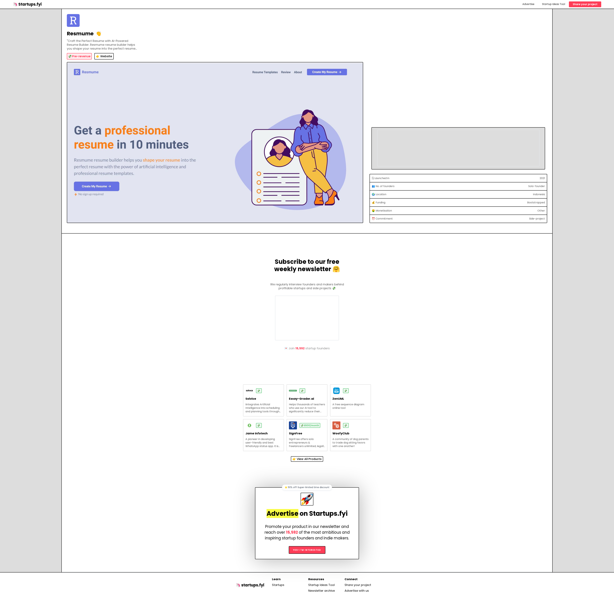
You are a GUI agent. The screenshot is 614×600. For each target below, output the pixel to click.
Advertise (528, 4)
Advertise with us (357, 590)
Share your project (585, 4)
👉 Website (104, 56)
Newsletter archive (321, 590)
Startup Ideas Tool (553, 4)
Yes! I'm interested (307, 550)
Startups (278, 585)
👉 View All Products (307, 459)
